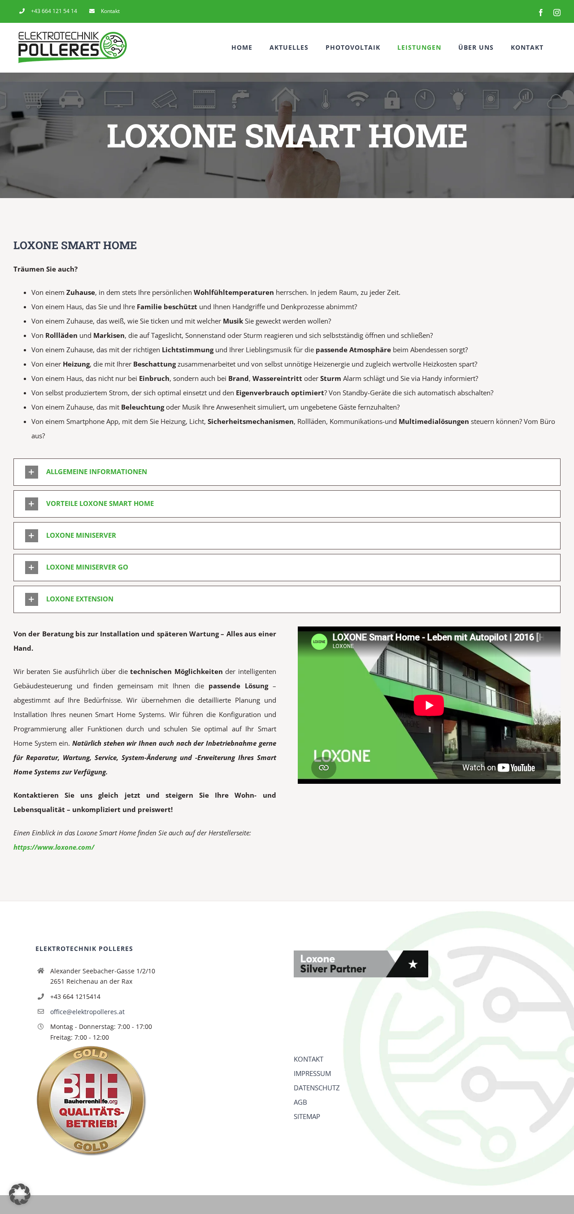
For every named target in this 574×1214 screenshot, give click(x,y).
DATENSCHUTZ (317, 1087)
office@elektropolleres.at (87, 1011)
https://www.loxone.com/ (53, 846)
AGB (300, 1101)
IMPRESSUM (312, 1073)
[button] (287, 472)
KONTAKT (308, 1058)
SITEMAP (307, 1116)
